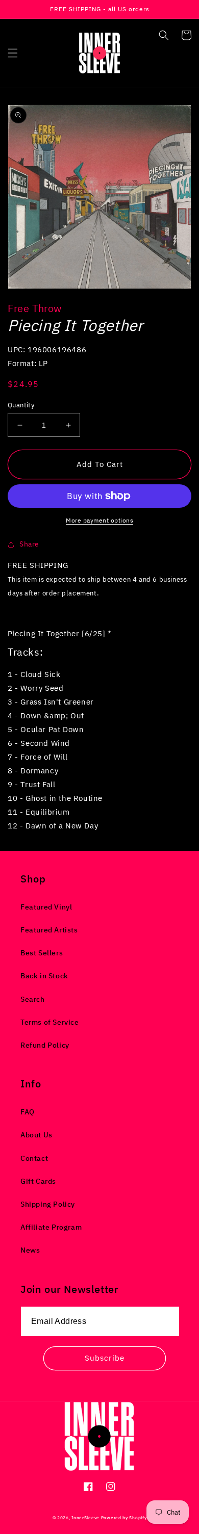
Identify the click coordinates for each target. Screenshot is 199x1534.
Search (32, 999)
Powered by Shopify (124, 1517)
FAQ (27, 1111)
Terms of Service (49, 1022)
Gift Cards (38, 1181)
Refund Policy (44, 1045)
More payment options (99, 520)
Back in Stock (44, 975)
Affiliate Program (51, 1227)
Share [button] (29, 544)
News (30, 1250)
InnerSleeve (85, 1517)
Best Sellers (41, 952)
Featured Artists (49, 929)
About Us (36, 1134)
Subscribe (105, 1358)
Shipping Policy (47, 1204)
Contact (34, 1158)
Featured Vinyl (46, 907)
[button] (13, 53)
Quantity (21, 405)
